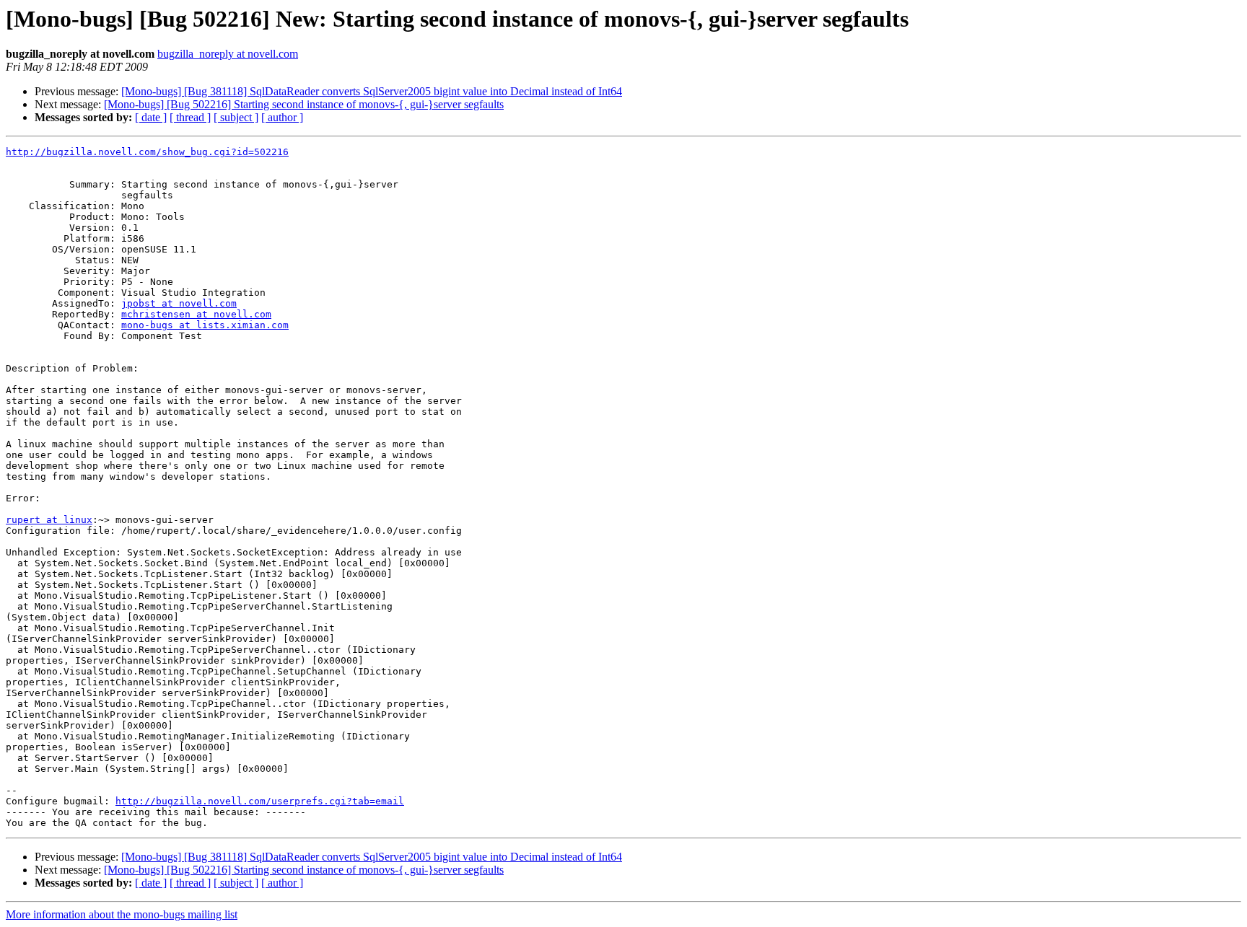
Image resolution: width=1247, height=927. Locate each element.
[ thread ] (190, 117)
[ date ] (151, 117)
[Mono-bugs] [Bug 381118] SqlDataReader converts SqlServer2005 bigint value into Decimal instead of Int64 (371, 91)
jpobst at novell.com (179, 303)
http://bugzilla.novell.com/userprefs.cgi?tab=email (259, 801)
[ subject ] (236, 117)
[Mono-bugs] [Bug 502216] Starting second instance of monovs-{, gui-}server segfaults (304, 104)
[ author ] (282, 117)
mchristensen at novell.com (196, 314)
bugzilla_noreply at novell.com (227, 54)
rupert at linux (49, 519)
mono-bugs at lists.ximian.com (205, 325)
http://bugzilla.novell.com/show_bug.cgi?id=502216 (147, 151)
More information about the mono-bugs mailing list (121, 914)
